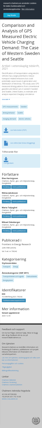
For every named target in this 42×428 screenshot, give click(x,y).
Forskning (6, 187)
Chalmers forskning (9, 382)
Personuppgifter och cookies (13, 363)
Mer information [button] (28, 9)
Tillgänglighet (7, 367)
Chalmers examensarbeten (12, 385)
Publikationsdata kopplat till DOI (13, 300)
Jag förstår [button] (11, 15)
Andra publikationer (19, 187)
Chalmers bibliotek (9, 380)
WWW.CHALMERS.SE (10, 399)
